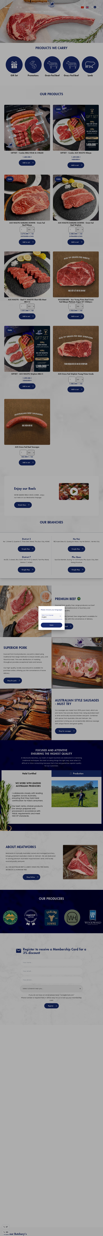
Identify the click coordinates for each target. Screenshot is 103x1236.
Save (51, 625)
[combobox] (51, 617)
